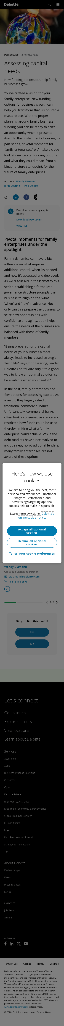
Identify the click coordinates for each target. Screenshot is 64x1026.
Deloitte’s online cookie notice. (36, 516)
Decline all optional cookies (32, 542)
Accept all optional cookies (32, 531)
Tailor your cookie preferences (32, 554)
